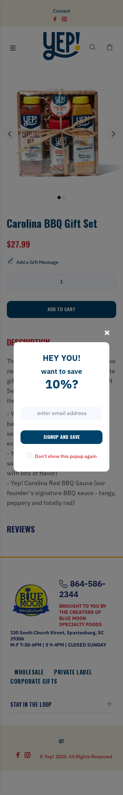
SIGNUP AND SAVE (61, 436)
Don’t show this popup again (66, 456)
